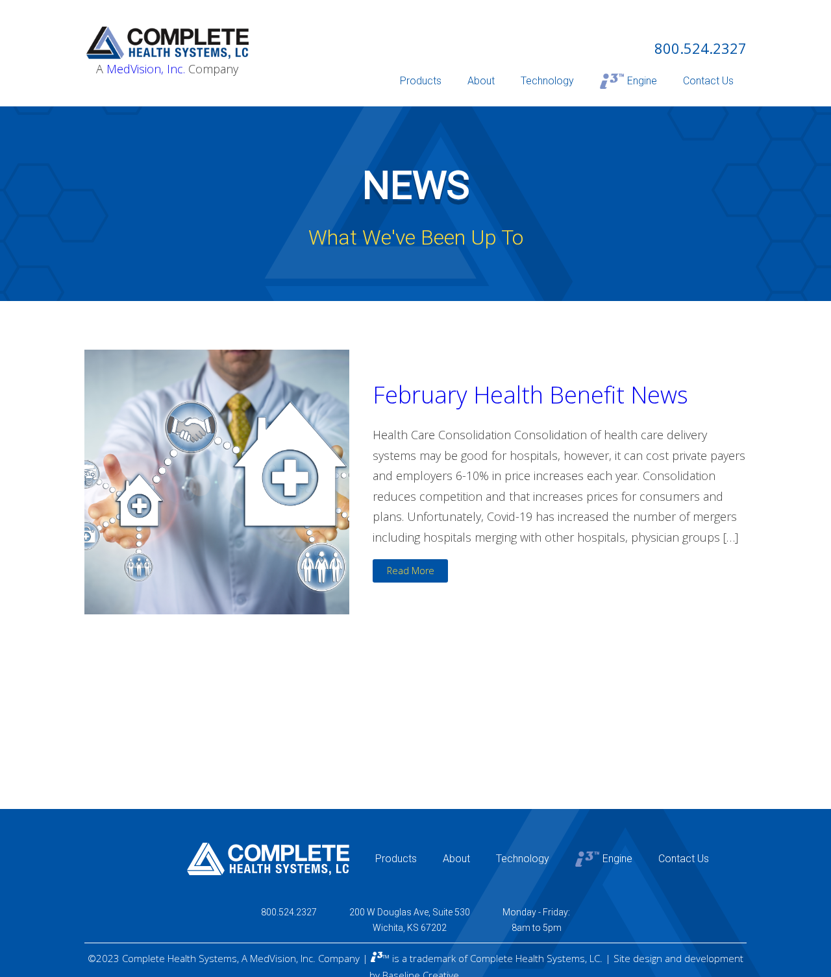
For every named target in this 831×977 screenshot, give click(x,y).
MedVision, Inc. (145, 69)
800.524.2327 (700, 48)
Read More (410, 570)
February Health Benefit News (530, 395)
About (481, 81)
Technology (547, 81)
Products (420, 81)
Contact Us (708, 81)
